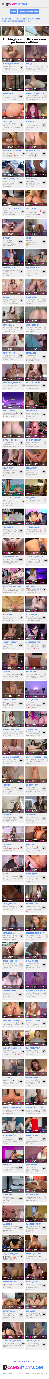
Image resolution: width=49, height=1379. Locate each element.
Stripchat (6, 21)
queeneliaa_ (32, 874)
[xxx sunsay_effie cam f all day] (36, 774)
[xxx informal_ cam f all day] (36, 168)
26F (24, 154)
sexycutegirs (33, 382)
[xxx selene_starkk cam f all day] (36, 1243)
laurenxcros (32, 267)
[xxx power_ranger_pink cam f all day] (36, 747)
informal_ (31, 179)
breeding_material (12, 151)
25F (44, 1023)
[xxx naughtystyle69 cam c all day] (36, 1097)
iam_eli (29, 63)
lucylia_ (7, 785)
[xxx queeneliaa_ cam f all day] (36, 863)
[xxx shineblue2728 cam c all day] (13, 1125)
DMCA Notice (36, 1373)
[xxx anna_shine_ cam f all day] (36, 1125)
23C (23, 1344)
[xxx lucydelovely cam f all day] (36, 1038)
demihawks (31, 1165)
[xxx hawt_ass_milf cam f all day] (13, 950)
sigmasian (8, 93)
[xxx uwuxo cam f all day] (13, 287)
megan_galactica (12, 1107)
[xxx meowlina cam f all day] (36, 661)
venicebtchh (32, 325)
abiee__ (30, 238)
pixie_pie (30, 844)
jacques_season (34, 556)
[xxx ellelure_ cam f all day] (13, 1067)
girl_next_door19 (12, 208)
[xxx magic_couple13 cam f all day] (13, 747)
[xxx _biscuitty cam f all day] (36, 719)
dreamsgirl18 (9, 990)
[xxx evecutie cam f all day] (36, 1301)
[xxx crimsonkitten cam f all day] (36, 632)
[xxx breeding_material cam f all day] (13, 140)
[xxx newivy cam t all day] (13, 661)
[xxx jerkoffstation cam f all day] (13, 719)
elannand (7, 1194)
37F (44, 1139)
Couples (17, 19)
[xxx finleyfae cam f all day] (13, 111)
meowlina (31, 671)
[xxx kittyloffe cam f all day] (13, 227)
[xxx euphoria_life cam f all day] (13, 314)
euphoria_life (10, 325)
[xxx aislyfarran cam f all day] (36, 1067)
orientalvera (9, 699)
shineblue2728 (10, 1135)
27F (44, 472)
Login (13, 11)
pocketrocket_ (34, 440)
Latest (37, 19)
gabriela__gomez (12, 1020)
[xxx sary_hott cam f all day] (36, 198)
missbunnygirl (10, 1281)
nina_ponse (32, 961)
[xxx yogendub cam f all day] (13, 517)
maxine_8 (7, 1224)
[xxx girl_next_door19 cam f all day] (13, 198)
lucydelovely (33, 1048)
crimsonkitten (33, 642)
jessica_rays (33, 1340)
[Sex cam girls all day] (17, 4)
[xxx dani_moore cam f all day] (36, 689)
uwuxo (6, 297)
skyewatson (9, 267)
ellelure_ (7, 1078)
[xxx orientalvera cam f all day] (13, 689)
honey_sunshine (11, 63)
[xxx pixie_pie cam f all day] (36, 834)
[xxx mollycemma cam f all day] (13, 400)
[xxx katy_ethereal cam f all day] (36, 1010)
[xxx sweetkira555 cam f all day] (36, 140)
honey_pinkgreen (35, 93)
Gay (31, 19)
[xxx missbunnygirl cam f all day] (13, 1271)
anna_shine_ (32, 1135)
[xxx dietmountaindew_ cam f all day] (36, 923)
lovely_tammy (10, 642)
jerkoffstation (11, 729)
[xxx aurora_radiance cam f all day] (13, 1038)
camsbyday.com (23, 1373)
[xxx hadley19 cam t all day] (13, 1154)
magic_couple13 (11, 757)
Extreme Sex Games (19, 21)
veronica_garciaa (12, 382)
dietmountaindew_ (36, 933)
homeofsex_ (32, 297)
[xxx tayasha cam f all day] (13, 834)
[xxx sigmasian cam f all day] (13, 83)
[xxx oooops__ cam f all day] (36, 111)
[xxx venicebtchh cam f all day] (36, 314)
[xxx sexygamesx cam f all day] (13, 342)
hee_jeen (30, 497)
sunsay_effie (33, 785)
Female (10, 19)
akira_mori (32, 1281)
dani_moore (32, 699)
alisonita (7, 614)
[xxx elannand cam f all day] (13, 1184)
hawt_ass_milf (11, 961)
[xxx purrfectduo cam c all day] (36, 893)
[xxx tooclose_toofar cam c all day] (13, 1330)
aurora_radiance (12, 1048)
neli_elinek (31, 614)
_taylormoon (33, 527)
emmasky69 (31, 468)
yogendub (8, 527)
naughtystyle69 (34, 1107)
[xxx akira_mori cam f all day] (36, 1271)
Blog (30, 21)
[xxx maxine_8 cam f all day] (13, 1213)
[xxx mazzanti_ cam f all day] (36, 342)
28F (44, 1345)
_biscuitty (31, 729)
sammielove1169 (33, 1224)
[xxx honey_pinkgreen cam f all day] (36, 83)
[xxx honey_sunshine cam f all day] (13, 53)
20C (43, 385)
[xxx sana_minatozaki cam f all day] (13, 576)
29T (20, 1168)
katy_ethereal (33, 1020)
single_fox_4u (10, 179)
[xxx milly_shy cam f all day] (13, 457)
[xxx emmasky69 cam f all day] (36, 457)
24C (43, 271)
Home (4, 19)
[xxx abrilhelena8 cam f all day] (13, 923)
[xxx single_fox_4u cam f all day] (13, 168)
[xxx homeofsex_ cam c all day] (36, 287)
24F (20, 242)
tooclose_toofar (12, 1340)
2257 (45, 1373)
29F (44, 242)
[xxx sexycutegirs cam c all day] (36, 372)
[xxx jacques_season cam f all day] (36, 546)
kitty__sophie (10, 440)
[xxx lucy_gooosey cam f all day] (13, 893)
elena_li (7, 874)
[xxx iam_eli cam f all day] (36, 53)
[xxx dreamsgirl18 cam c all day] (13, 980)
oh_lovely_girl (11, 1253)
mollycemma (9, 410)
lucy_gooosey (10, 903)
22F (20, 96)
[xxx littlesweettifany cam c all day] (13, 487)
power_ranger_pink (36, 757)
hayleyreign (9, 1311)
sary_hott (31, 208)
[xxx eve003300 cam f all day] (36, 400)
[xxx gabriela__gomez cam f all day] (13, 1010)
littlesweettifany (12, 497)
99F (44, 125)
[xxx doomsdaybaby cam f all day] (13, 546)
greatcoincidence (35, 990)
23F (20, 531)
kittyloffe (8, 238)
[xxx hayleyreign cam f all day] (13, 1301)
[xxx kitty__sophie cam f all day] (13, 429)
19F (22, 1023)
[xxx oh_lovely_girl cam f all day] (13, 1243)
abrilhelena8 (9, 933)
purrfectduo (32, 903)
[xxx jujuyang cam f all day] (36, 804)
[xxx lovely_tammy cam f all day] (13, 632)
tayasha (7, 844)
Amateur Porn (20, 1361)
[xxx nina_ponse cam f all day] (36, 950)
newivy (6, 671)
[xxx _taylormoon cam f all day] (36, 517)
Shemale (25, 19)
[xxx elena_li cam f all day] (13, 863)
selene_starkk (33, 1253)
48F (44, 704)
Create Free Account (29, 11)
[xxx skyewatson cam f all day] (13, 257)
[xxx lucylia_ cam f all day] (13, 774)
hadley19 (7, 1165)
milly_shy (8, 468)
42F (20, 965)
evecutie (30, 1311)
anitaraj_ (31, 586)
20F (44, 212)
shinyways (8, 814)
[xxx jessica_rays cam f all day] (36, 1330)
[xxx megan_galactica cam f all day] (13, 1097)
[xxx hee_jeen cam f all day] (36, 487)
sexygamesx (9, 353)
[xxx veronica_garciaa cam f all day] (13, 372)
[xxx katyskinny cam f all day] (36, 1184)
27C (44, 300)
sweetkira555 (33, 151)
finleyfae (7, 121)
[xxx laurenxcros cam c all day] (36, 257)
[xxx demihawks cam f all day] (36, 1154)
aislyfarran (32, 1078)
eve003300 (31, 410)
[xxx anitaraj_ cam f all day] (36, 576)
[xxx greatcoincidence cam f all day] (36, 980)
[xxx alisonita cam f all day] (13, 604)
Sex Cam (31, 1361)
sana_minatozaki (12, 586)
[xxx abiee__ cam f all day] (36, 227)
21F (21, 271)
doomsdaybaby (10, 556)
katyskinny (32, 1194)
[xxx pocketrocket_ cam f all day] (36, 429)
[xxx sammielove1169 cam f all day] (36, 1213)
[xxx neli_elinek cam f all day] (36, 604)
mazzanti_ (31, 353)
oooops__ (31, 121)
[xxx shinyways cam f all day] (13, 804)
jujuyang (31, 814)
